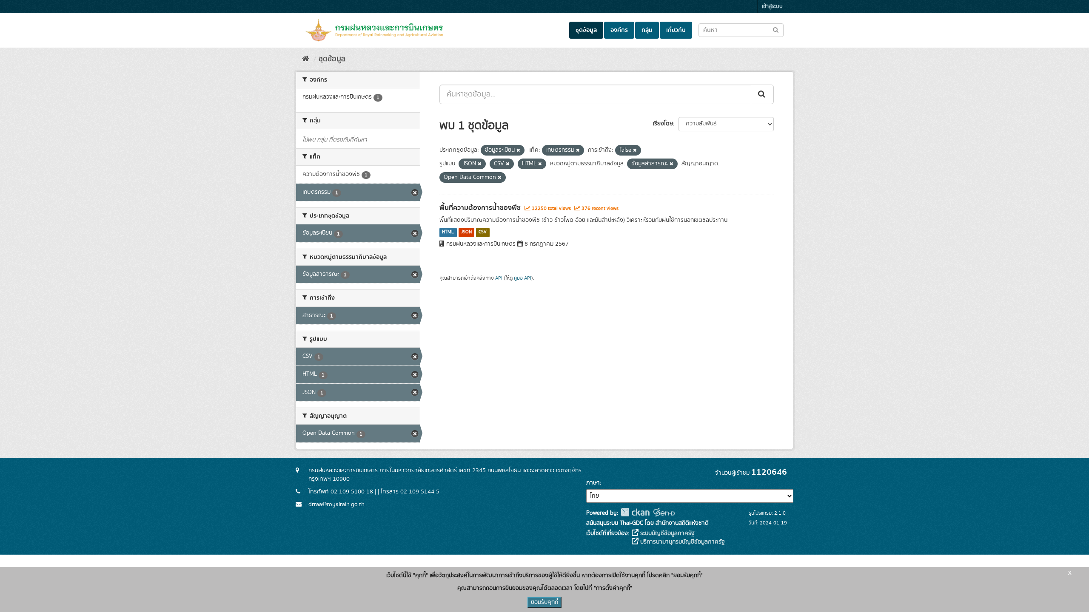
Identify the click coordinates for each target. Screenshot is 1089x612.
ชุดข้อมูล (586, 30)
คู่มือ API (522, 278)
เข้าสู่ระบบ (772, 7)
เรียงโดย (663, 123)
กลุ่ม (647, 30)
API (498, 278)
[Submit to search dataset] (775, 29)
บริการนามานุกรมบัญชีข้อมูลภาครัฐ (682, 542)
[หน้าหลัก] (305, 59)
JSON (466, 232)
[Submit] (762, 94)
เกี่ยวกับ (676, 30)
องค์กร (619, 30)
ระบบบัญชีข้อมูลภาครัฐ (667, 533)
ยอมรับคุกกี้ (544, 602)
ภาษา (593, 483)
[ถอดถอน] (518, 150)
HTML (448, 232)
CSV (483, 232)
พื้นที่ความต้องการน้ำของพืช (480, 207)
